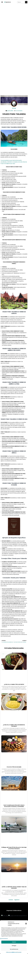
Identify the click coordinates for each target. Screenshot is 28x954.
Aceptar (14, 942)
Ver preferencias (14, 949)
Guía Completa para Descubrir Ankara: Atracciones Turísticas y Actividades (14, 805)
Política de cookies (10, 952)
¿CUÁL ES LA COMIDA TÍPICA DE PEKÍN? (14, 684)
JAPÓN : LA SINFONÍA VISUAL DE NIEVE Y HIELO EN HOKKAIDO (14, 887)
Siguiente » (17, 899)
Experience (7, 2)
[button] (26, 923)
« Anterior (10, 899)
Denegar (14, 945)
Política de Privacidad (17, 952)
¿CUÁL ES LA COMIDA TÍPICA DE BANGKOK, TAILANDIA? (14, 725)
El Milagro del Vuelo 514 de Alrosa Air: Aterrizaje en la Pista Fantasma (14, 848)
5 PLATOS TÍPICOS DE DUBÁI (14, 767)
